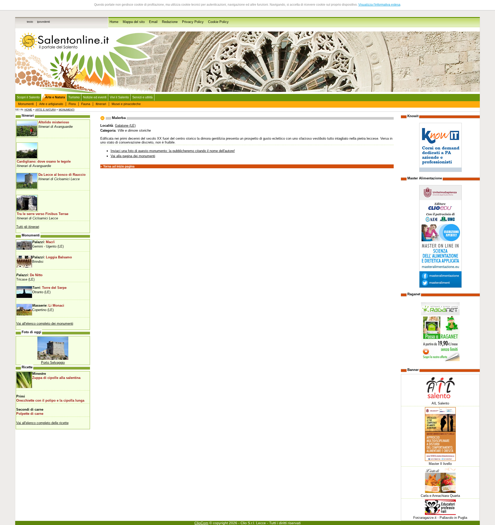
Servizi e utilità (142, 97)
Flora (72, 104)
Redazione (170, 22)
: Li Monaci (48, 305)
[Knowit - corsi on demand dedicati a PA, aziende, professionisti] (440, 171)
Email (153, 22)
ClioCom (201, 523)
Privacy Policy (193, 22)
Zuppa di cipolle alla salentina (56, 378)
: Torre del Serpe (49, 288)
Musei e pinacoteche (126, 104)
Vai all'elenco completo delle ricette (42, 423)
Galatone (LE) (125, 126)
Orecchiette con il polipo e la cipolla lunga (50, 400)
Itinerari (101, 104)
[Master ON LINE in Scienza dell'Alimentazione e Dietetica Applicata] (440, 287)
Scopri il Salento (28, 97)
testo (30, 21)
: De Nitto (29, 275)
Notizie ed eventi (94, 97)
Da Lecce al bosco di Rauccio (62, 175)
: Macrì (43, 242)
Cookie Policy (218, 22)
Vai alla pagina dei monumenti (133, 156)
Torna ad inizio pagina (119, 166)
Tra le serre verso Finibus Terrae (42, 214)
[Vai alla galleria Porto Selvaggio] (52, 359)
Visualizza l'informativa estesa (379, 4)
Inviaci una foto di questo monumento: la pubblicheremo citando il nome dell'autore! (173, 151)
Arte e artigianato (51, 104)
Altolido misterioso (53, 122)
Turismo (74, 97)
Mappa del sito (134, 22)
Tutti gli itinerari (27, 227)
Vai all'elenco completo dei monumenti (44, 323)
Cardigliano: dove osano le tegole (44, 161)
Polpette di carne (29, 414)
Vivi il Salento (119, 97)
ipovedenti (43, 21)
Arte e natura (45, 109)
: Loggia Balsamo (52, 257)
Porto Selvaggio (53, 362)
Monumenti (26, 104)
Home (114, 22)
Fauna (85, 104)
